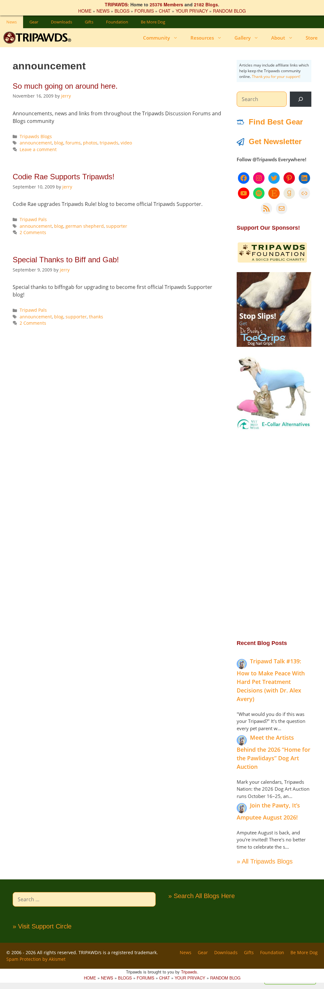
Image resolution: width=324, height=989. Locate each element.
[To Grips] (274, 345)
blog (58, 143)
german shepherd (84, 226)
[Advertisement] (274, 534)
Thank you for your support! (276, 76)
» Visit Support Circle (42, 926)
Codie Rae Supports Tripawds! (64, 176)
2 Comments (33, 232)
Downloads (61, 22)
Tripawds (189, 972)
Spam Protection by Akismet (35, 959)
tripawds (109, 143)
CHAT (165, 11)
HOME (84, 11)
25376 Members (166, 4)
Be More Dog (153, 22)
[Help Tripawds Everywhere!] (272, 261)
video (126, 143)
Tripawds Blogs (36, 136)
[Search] (300, 99)
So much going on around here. (65, 86)
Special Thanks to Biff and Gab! (66, 259)
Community (156, 38)
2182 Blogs (206, 4)
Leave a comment (38, 149)
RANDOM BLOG (229, 11)
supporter (116, 226)
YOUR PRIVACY (192, 11)
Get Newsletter (275, 141)
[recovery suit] (274, 428)
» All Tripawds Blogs (265, 861)
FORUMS (144, 11)
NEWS (103, 11)
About (278, 38)
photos (90, 143)
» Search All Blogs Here (201, 895)
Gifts (89, 22)
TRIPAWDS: (117, 4)
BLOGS (122, 11)
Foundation (117, 22)
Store (312, 38)
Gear (33, 22)
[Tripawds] (38, 37)
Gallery (242, 38)
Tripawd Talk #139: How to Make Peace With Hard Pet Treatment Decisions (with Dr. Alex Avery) (271, 680)
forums (73, 143)
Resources (202, 38)
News (11, 22)
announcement (36, 143)
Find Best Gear (276, 122)
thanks (96, 317)
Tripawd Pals (33, 219)
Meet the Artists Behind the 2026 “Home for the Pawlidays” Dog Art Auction (273, 752)
